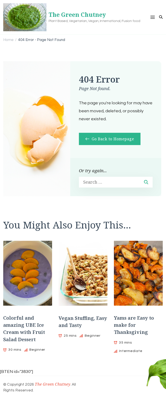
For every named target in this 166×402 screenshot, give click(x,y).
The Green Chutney (77, 15)
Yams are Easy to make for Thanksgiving (134, 325)
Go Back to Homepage (112, 138)
